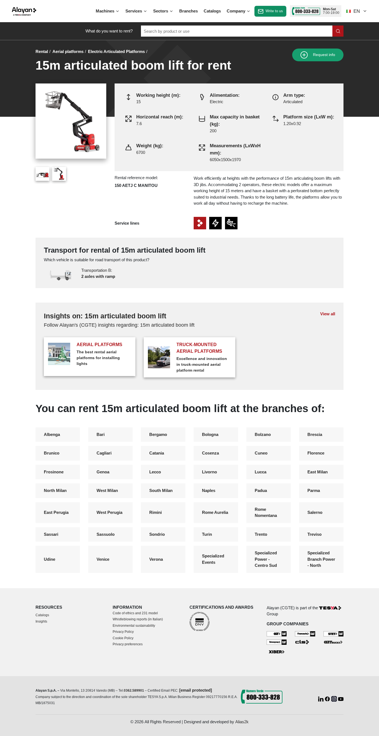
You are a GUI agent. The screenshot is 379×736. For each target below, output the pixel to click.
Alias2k (242, 721)
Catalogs (212, 11)
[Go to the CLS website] (305, 641)
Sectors (161, 11)
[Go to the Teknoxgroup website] (277, 641)
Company (236, 11)
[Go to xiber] (277, 651)
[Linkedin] (321, 698)
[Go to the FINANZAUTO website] (305, 633)
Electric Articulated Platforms (116, 51)
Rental (42, 51)
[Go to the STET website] (334, 633)
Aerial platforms (68, 51)
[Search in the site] (337, 31)
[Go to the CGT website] (277, 633)
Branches (188, 11)
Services (134, 11)
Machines (105, 11)
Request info (323, 55)
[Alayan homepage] (24, 11)
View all (327, 313)
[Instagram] (334, 698)
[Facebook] (328, 698)
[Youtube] (340, 698)
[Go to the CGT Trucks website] (334, 641)
